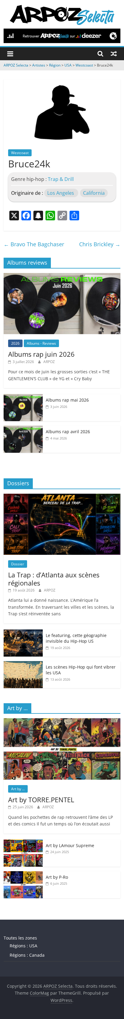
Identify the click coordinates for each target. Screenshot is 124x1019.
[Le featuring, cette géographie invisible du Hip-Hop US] (23, 632)
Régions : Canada (27, 955)
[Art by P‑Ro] (23, 874)
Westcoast (20, 152)
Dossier (17, 564)
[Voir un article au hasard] (113, 53)
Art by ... (18, 788)
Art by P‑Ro (57, 877)
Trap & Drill (61, 179)
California (94, 193)
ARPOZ (49, 361)
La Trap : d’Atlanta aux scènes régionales (53, 578)
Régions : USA (23, 946)
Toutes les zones (20, 938)
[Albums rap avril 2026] (23, 429)
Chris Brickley (99, 244)
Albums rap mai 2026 (67, 400)
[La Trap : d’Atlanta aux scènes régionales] (62, 497)
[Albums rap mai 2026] (23, 397)
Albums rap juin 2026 (41, 354)
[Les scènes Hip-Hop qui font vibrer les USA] (23, 664)
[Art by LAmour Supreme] (23, 843)
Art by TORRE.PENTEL (41, 799)
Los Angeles (60, 193)
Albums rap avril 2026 (68, 431)
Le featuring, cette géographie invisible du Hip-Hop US (76, 638)
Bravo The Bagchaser (34, 244)
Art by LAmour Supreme (70, 845)
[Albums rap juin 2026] (62, 276)
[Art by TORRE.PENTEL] (62, 721)
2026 (15, 343)
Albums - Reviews (41, 343)
